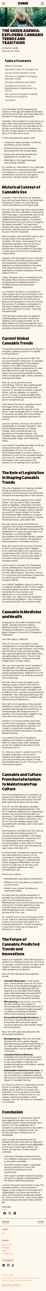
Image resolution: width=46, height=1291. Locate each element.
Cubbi (11, 1275)
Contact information (23, 1280)
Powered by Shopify (9, 1278)
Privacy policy (36, 1278)
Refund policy (24, 1278)
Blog (4, 1251)
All (3, 1234)
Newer (5, 1222)
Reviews (6, 1248)
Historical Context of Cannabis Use (21, 70)
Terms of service (8, 1280)
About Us (6, 1245)
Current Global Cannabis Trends (20, 73)
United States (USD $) (11, 1285)
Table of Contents (13, 66)
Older (40, 1222)
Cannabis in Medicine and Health (20, 82)
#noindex (6, 1207)
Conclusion (10, 100)
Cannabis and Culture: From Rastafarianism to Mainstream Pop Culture (21, 88)
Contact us (7, 1254)
